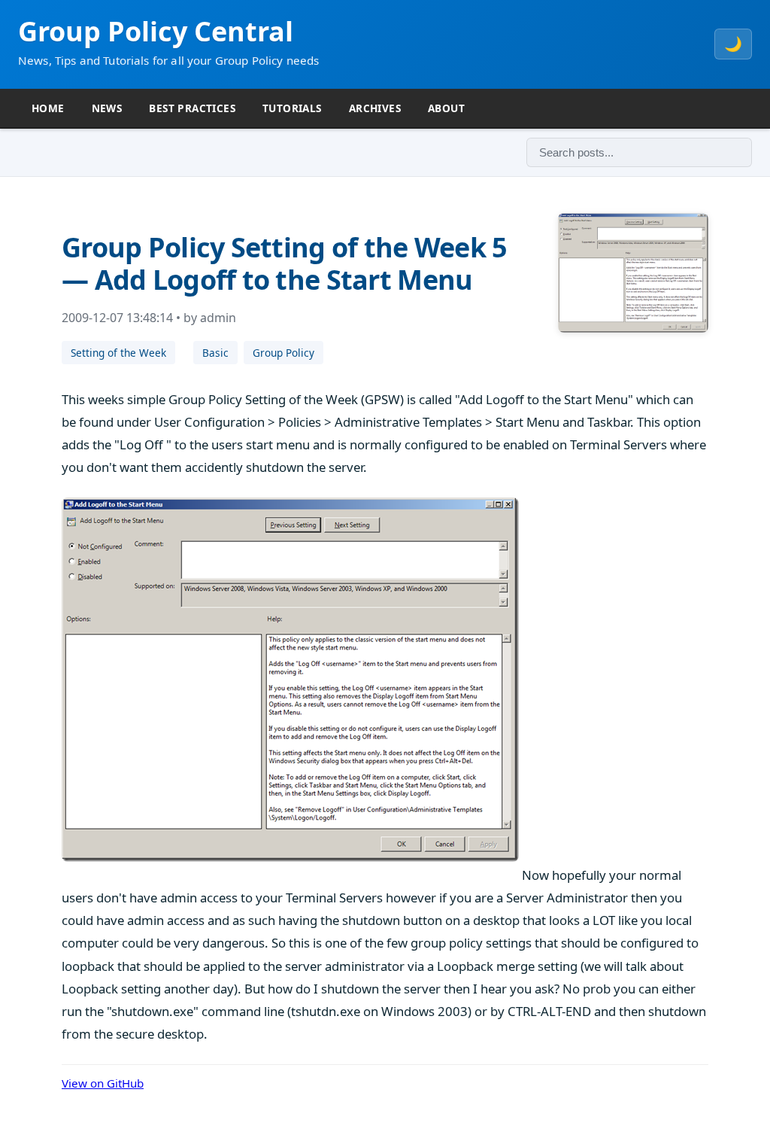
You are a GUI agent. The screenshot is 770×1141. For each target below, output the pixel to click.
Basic (215, 352)
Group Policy (283, 352)
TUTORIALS (292, 108)
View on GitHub (103, 1083)
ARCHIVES (375, 108)
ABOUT (446, 108)
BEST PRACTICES (192, 108)
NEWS (107, 108)
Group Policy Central (155, 31)
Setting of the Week (118, 352)
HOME (48, 108)
